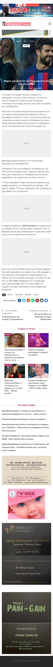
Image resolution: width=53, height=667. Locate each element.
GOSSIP (10, 294)
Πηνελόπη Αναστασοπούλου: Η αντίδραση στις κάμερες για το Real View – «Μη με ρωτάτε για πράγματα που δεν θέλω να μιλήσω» (25, 427)
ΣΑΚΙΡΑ (36, 294)
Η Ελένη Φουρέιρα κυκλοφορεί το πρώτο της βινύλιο (24, 419)
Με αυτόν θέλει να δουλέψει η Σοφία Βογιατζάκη (43, 316)
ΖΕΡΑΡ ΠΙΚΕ (18, 294)
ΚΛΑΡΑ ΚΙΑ (28, 294)
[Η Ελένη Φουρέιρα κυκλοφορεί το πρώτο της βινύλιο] (38, 340)
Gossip (26, 45)
